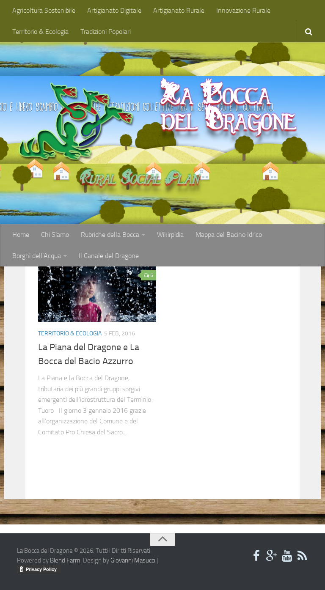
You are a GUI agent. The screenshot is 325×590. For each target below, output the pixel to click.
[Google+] (272, 556)
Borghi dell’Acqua (36, 256)
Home (20, 235)
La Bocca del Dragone (228, 105)
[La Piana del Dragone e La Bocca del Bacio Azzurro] (97, 294)
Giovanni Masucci (132, 560)
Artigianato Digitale (114, 10)
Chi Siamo (55, 235)
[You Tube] (287, 556)
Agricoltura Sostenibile (43, 10)
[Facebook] (256, 556)
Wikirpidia (170, 235)
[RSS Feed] (302, 556)
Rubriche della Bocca (110, 235)
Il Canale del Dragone (109, 256)
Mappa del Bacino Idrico (229, 235)
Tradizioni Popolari (105, 31)
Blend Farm (65, 560)
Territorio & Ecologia (40, 31)
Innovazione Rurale (243, 10)
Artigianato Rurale (178, 10)
